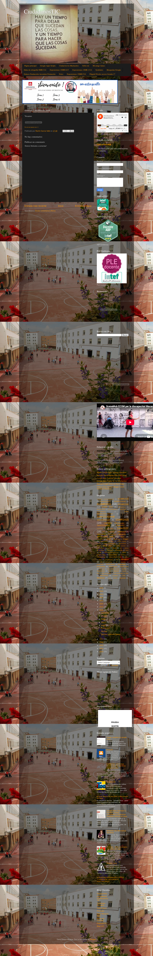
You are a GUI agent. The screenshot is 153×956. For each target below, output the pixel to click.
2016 (101, 642)
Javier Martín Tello (115, 557)
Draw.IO (110, 750)
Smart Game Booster (113, 569)
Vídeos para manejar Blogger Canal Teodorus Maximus (110, 488)
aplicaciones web (105, 536)
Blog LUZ (100, 926)
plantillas (123, 562)
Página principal (30, 65)
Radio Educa (102, 908)
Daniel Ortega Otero (104, 546)
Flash (126, 550)
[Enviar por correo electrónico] (64, 131)
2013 (101, 652)
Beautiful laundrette (111, 134)
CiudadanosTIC (42, 11)
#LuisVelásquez (101, 511)
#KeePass (123, 509)
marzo (104, 622)
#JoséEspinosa (112, 509)
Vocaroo (104, 631)
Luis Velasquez (109, 559)
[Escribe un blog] (66, 131)
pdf (101, 562)
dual (121, 548)
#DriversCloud (101, 509)
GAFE (124, 552)
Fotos (61, 74)
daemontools (122, 543)
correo (99, 543)
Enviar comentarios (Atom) (45, 211)
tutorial (116, 571)
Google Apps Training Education (109, 478)
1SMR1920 (110, 528)
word (109, 578)
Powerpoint (100, 564)
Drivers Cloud (112, 863)
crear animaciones (109, 543)
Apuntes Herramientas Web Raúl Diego (112, 475)
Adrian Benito (101, 534)
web (124, 575)
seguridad (102, 569)
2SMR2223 (121, 532)
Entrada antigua (83, 206)
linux (100, 559)
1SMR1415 (121, 519)
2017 (101, 639)
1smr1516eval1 (103, 525)
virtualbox (115, 575)
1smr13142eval (103, 520)
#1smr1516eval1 (105, 501)
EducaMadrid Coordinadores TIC (102, 898)
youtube (123, 578)
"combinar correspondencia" (105, 499)
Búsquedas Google (114, 70)
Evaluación (119, 550)
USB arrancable (104, 145)
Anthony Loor (112, 534)
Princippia (100, 911)
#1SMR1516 (123, 499)
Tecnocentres (102, 894)
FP (100, 552)
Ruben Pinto (124, 566)
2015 (103, 531)
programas (101, 566)
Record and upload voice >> (31, 127)
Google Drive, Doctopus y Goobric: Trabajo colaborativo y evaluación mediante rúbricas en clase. (117, 813)
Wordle (115, 578)
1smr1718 (100, 528)
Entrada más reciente (35, 206)
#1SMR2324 (123, 504)
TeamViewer (101, 571)
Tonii (109, 571)
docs (108, 548)
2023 (101, 594)
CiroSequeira (103, 541)
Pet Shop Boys (101, 134)
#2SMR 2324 (107, 507)
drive (114, 548)
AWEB (109, 539)
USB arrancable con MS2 (120, 573)
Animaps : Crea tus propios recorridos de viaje (117, 848)
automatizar (100, 539)
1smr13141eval (106, 516)
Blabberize (117, 539)
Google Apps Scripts (48, 65)
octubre (104, 616)
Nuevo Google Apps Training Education (111, 472)
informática (101, 557)
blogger (125, 539)
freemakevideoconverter (112, 552)
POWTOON (111, 782)
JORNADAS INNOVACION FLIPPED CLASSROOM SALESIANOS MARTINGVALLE (110, 879)
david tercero (121, 546)
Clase (112, 541)
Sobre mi (85, 65)
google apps (101, 555)
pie (116, 562)
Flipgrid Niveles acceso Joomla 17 (102, 74)
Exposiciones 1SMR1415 (59, 70)
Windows (101, 578)
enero (103, 625)
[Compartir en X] (68, 131)
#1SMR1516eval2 (120, 501)
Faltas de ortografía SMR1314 (35, 70)
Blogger (93, 939)
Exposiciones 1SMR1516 (76, 74)
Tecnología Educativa (101, 904)
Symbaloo (99, 70)
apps (122, 537)
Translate (114, 665)
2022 (101, 597)
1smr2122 (122, 528)
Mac (117, 559)
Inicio (60, 206)
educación (110, 550)
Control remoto (121, 541)
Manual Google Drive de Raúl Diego (110, 484)
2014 (101, 648)
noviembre (105, 613)
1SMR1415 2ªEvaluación (114, 523)
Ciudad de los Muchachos (69, 65)
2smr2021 (111, 532)
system (124, 569)
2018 (101, 610)
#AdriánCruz (121, 507)
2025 (101, 588)
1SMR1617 (120, 525)
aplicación (122, 534)
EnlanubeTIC (102, 923)
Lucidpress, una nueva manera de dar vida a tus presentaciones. (116, 766)
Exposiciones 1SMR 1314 (82, 70)
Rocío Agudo (113, 566)
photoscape (108, 562)
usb (98, 573)
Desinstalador (101, 548)
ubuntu (124, 571)
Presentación (110, 564)
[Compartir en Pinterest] (73, 131)
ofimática (124, 559)
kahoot (126, 557)
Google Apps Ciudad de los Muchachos (112, 481)
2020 (101, 604)
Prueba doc (105, 628)
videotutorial (104, 575)
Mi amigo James (99, 65)
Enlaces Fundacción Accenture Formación (39, 74)
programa (122, 564)
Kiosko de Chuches (100, 919)
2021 (101, 601)
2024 (101, 591)
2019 (101, 607)
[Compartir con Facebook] (70, 131)
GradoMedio (113, 555)
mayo (103, 619)
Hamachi (123, 555)
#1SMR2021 (104, 504)
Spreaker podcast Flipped (110, 634)
